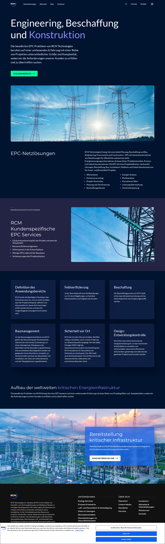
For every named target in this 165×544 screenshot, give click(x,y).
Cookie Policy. (79, 530)
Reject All (126, 533)
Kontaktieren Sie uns (103, 458)
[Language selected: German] (152, 4)
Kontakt (143, 4)
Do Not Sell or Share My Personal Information (126, 528)
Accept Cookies (126, 539)
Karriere (134, 4)
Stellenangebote (22, 74)
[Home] (13, 4)
